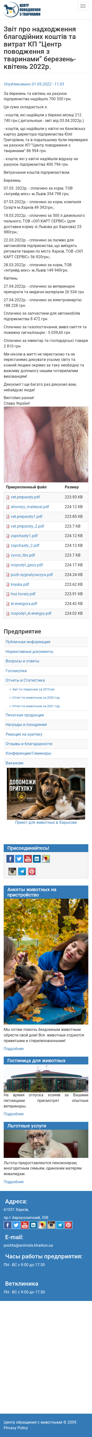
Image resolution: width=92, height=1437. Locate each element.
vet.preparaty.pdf (25, 497)
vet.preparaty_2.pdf (27, 526)
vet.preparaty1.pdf (26, 516)
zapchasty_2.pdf (25, 545)
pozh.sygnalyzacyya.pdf (32, 574)
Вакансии (14, 763)
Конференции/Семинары (28, 753)
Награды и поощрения (26, 724)
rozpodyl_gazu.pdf (27, 565)
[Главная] (22, 9)
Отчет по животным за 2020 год (36, 697)
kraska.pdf (20, 584)
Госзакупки (16, 670)
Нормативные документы (29, 651)
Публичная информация (28, 642)
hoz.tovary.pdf (23, 594)
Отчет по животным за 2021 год (36, 706)
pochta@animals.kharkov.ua (28, 1245)
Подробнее (14, 1048)
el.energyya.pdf (24, 603)
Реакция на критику (24, 734)
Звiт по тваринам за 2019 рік (33, 689)
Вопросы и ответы (22, 661)
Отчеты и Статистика (25, 680)
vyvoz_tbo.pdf (23, 555)
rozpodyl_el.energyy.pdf (31, 613)
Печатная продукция (25, 715)
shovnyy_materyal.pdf (30, 506)
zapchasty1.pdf (24, 535)
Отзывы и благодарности (29, 743)
